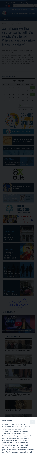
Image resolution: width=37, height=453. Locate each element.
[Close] (32, 422)
